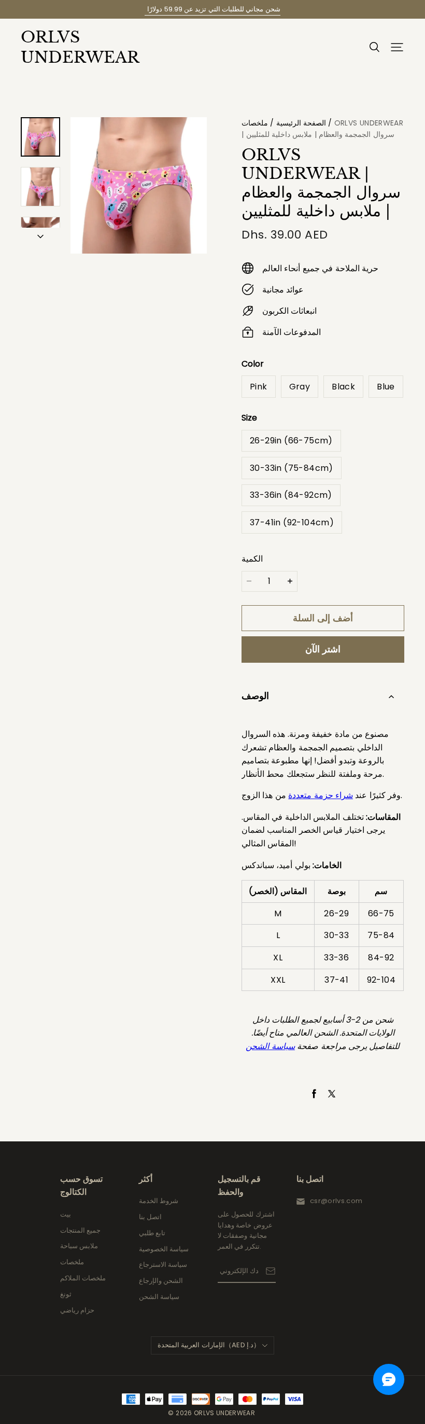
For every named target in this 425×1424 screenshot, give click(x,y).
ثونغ (66, 1294)
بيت (65, 1214)
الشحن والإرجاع (161, 1281)
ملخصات (255, 123)
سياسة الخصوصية (164, 1249)
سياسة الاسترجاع (163, 1264)
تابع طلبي (152, 1233)
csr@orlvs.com (336, 1201)
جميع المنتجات (80, 1230)
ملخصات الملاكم (83, 1278)
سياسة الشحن (159, 1297)
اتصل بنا (150, 1217)
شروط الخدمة (158, 1201)
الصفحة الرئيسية (301, 123)
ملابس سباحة (79, 1246)
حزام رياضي (77, 1310)
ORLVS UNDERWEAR (72, 47)
